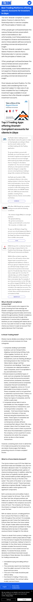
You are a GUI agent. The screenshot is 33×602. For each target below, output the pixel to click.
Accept (24, 599)
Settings (9, 599)
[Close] (31, 592)
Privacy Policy (15, 585)
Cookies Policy (16, 587)
